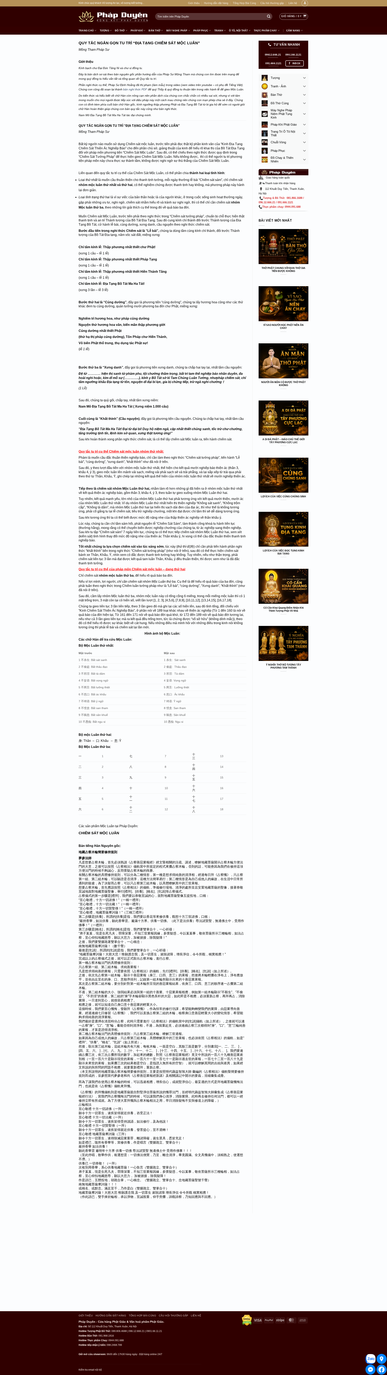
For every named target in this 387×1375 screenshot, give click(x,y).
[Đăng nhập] (305, 3)
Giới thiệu (194, 3)
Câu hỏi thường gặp (272, 3)
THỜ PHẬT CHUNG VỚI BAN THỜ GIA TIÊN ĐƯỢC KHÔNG (283, 269)
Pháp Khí (137, 30)
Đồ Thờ (120, 30)
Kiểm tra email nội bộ (90, 1369)
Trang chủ (86, 30)
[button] (293, 16)
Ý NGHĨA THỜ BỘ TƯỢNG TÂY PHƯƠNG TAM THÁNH (283, 666)
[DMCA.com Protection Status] (247, 1320)
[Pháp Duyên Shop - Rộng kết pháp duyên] (114, 16)
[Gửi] (268, 16)
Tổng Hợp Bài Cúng (244, 3)
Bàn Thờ (154, 30)
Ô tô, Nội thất (238, 30)
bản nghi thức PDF (135, 89)
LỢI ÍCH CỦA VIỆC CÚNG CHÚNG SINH (283, 496)
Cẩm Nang (293, 30)
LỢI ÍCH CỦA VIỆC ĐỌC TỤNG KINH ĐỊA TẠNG (283, 552)
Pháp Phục (200, 30)
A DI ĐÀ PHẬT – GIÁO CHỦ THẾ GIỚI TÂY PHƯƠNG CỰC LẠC (283, 441)
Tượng (104, 30)
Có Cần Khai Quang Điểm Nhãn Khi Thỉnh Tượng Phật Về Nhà (283, 609)
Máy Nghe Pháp (176, 30)
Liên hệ (292, 3)
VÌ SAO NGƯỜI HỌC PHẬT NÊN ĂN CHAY (283, 326)
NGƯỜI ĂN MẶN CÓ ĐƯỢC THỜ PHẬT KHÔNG (283, 383)
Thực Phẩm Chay (265, 30)
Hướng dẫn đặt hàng (216, 3)
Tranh (218, 30)
